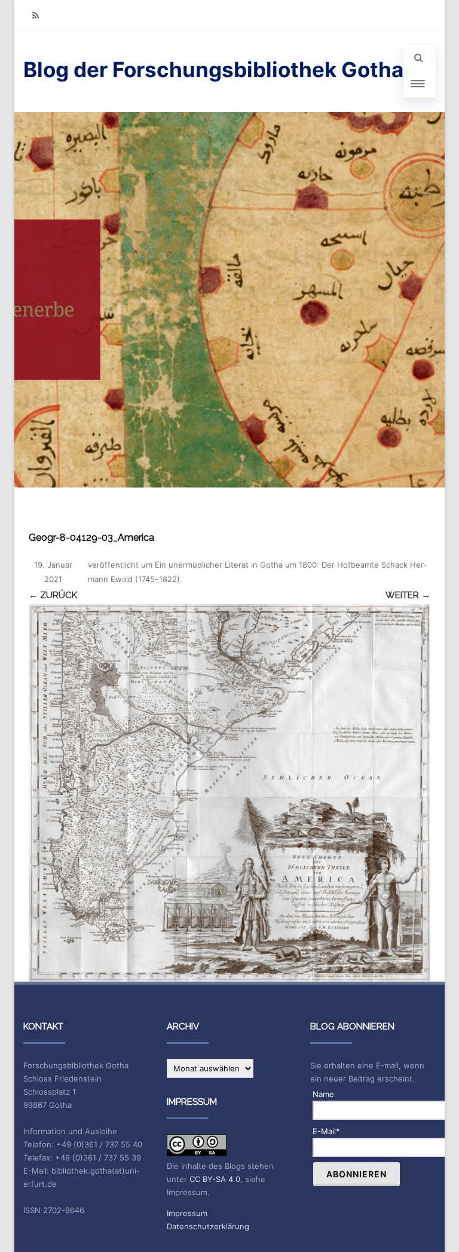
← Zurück (53, 595)
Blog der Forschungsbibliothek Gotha (213, 69)
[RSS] (35, 15)
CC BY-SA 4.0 (214, 1179)
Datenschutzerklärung (208, 1226)
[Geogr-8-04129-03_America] (229, 793)
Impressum (187, 1213)
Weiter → (407, 595)
